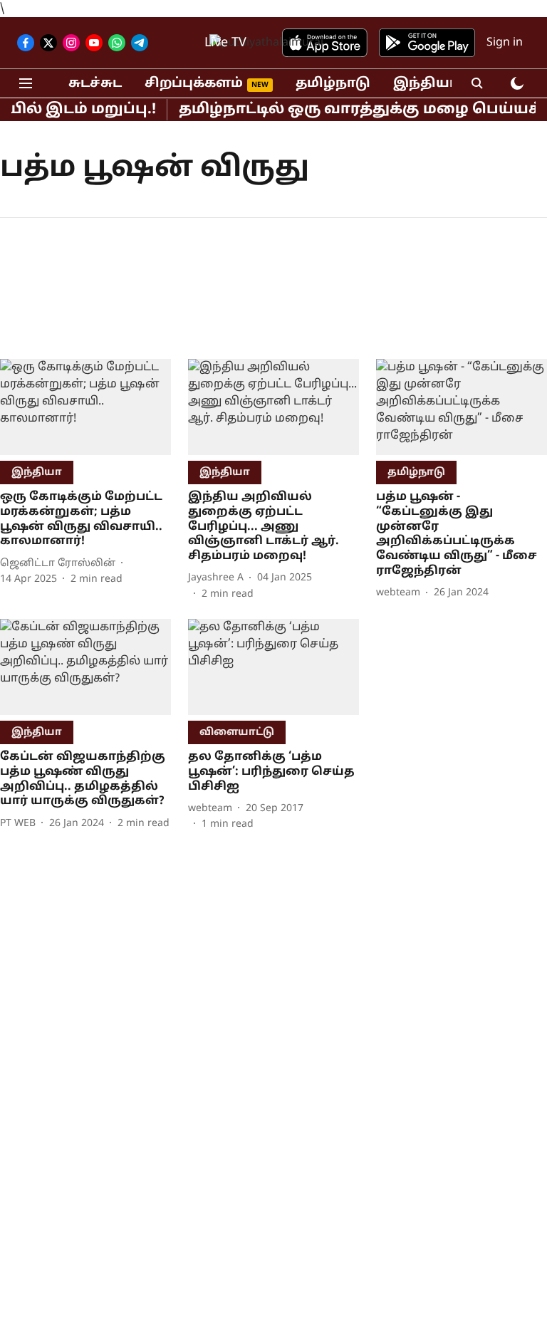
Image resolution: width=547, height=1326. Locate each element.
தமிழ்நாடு (333, 83)
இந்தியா (425, 83)
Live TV (225, 43)
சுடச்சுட (95, 83)
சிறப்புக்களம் (194, 83)
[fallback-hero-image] (85, 407)
